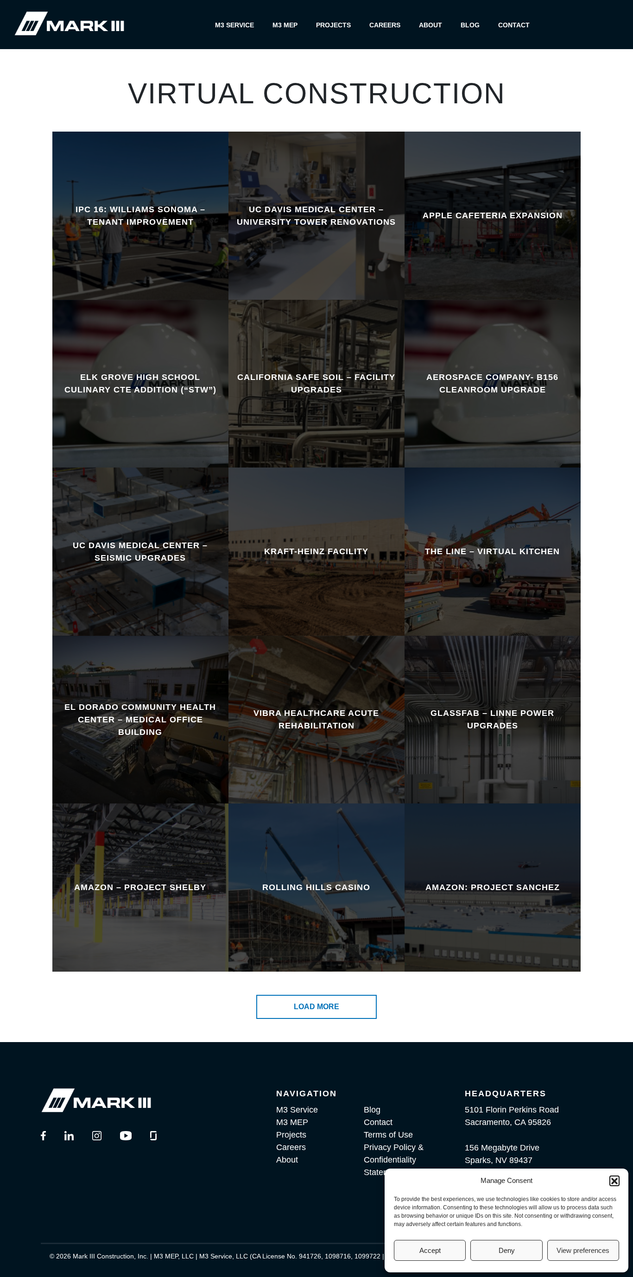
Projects (333, 25)
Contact (514, 25)
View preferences (583, 1250)
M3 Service (234, 25)
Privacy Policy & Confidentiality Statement (394, 1160)
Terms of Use (388, 1134)
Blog (470, 25)
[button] (614, 1180)
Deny (507, 1250)
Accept (430, 1250)
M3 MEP (285, 25)
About (430, 25)
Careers (384, 25)
